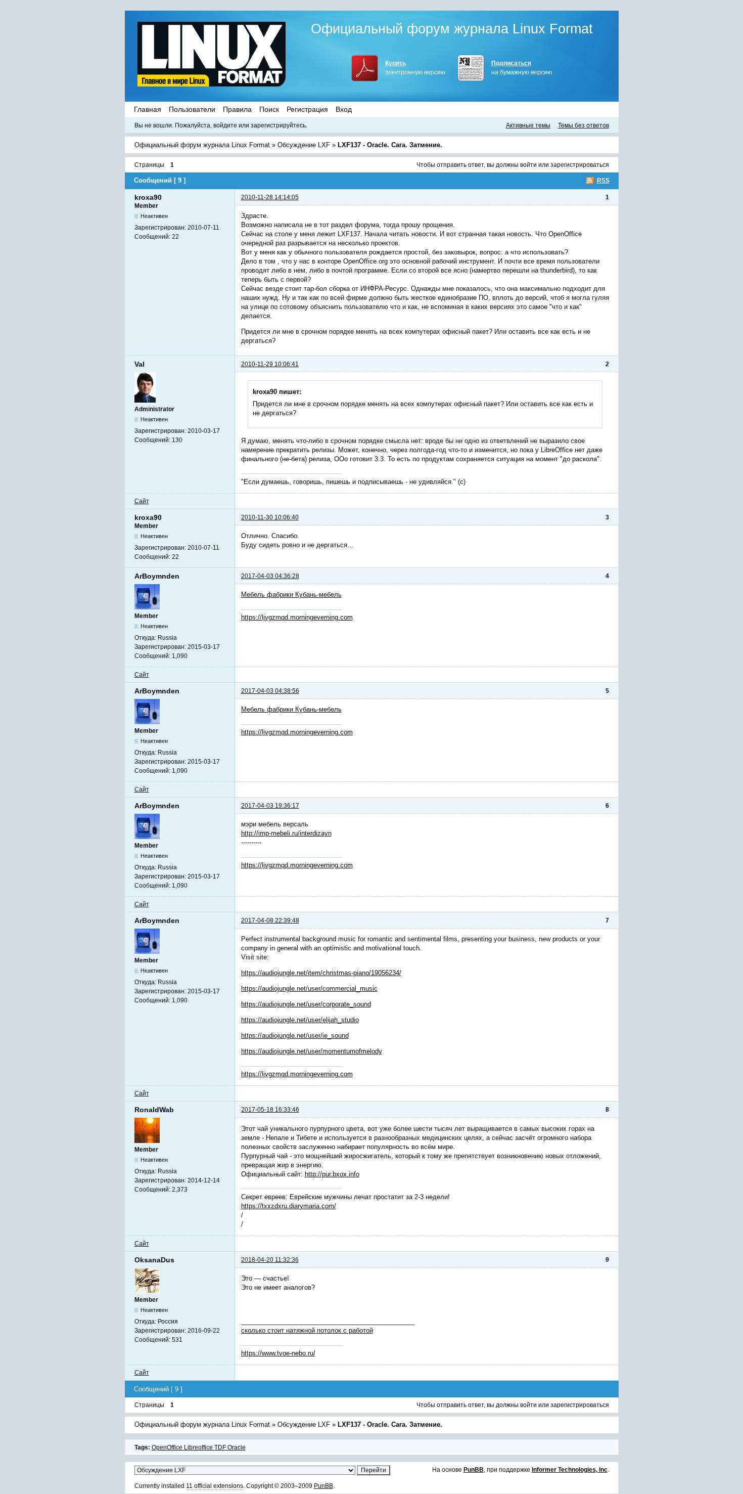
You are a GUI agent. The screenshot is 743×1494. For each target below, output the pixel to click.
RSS (603, 180)
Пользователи (192, 109)
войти (528, 164)
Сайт (141, 501)
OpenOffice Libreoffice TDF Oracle (199, 1447)
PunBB (473, 1469)
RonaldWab (154, 1110)
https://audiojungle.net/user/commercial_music (309, 988)
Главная (147, 109)
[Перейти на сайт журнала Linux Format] (211, 54)
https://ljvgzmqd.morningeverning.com (297, 617)
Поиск (269, 109)
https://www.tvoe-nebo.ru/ (278, 1353)
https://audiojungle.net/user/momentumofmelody (311, 1051)
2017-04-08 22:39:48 (270, 920)
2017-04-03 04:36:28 (270, 576)
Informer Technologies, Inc (570, 1469)
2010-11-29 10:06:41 (270, 364)
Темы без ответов (583, 125)
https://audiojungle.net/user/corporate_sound (306, 1004)
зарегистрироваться (579, 164)
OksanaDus (154, 1260)
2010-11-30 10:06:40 (270, 517)
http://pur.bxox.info (332, 1174)
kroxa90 (148, 197)
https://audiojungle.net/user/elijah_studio (300, 1020)
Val (139, 364)
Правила (237, 109)
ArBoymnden (156, 576)
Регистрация (307, 109)
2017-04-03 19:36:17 (270, 805)
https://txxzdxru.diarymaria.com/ (288, 1206)
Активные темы (528, 125)
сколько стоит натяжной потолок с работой (307, 1330)
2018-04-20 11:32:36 (270, 1259)
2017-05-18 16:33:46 (270, 1109)
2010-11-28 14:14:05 (270, 197)
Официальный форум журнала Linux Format (452, 28)
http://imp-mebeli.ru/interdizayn (286, 833)
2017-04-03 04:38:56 (270, 690)
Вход (344, 109)
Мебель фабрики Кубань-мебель (291, 594)
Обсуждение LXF (303, 145)
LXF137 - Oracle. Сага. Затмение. (390, 145)
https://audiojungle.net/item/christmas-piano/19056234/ (321, 973)
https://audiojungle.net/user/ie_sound (295, 1035)
